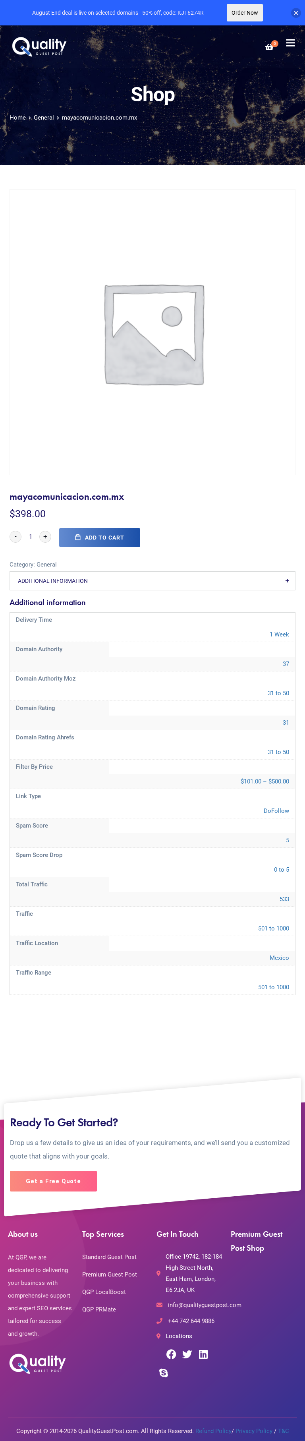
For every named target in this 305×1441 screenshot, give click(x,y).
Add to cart (104, 537)
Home (18, 117)
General (44, 117)
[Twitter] (187, 1354)
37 (286, 663)
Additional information (53, 581)
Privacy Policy (254, 1431)
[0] (269, 47)
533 (284, 899)
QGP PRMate (99, 1309)
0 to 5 (281, 869)
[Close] (296, 13)
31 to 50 (278, 693)
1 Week (279, 634)
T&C (283, 1431)
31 (286, 722)
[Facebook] (171, 1354)
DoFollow (276, 810)
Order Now (245, 13)
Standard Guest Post (109, 1257)
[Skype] (163, 1373)
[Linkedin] (203, 1354)
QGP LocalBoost (104, 1292)
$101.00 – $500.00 (265, 781)
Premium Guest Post (109, 1274)
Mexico (279, 957)
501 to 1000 (273, 928)
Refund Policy (213, 1431)
